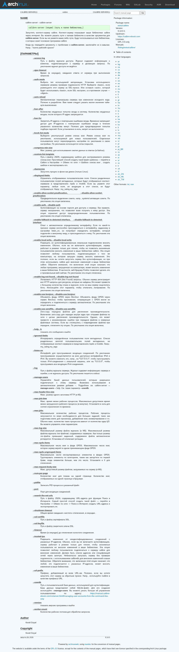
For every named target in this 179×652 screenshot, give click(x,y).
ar (119, 61)
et (118, 86)
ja (118, 116)
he (119, 103)
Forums (118, 5)
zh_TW (121, 179)
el (118, 78)
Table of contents (123, 52)
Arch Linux (15, 4)
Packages (105, 5)
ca (119, 67)
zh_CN (121, 174)
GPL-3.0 (54, 649)
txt (128, 184)
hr (119, 105)
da (119, 72)
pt (118, 146)
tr (118, 166)
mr (119, 133)
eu (119, 89)
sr (118, 160)
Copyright (26, 628)
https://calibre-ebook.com (129, 36)
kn (119, 122)
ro (119, 152)
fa (118, 92)
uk (119, 168)
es (119, 83)
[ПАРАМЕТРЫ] (29, 53)
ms (119, 135)
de (119, 75)
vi (118, 171)
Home (94, 5)
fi (118, 94)
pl (118, 144)
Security (149, 5)
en (119, 81)
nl (118, 141)
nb (119, 138)
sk (119, 155)
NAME (24, 18)
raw (132, 184)
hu (119, 108)
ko (119, 124)
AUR (159, 5)
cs (119, 70)
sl (118, 157)
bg (119, 64)
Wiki (128, 5)
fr (118, 97)
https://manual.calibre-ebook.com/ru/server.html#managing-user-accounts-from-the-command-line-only (75, 596)
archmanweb (73, 644)
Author (24, 618)
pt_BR (120, 149)
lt (118, 127)
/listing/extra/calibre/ (126, 47)
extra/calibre (123, 25)
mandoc (88, 644)
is (118, 111)
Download (170, 5)
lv (118, 130)
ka (119, 119)
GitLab (137, 5)
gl (118, 100)
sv (119, 163)
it (118, 114)
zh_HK (121, 177)
